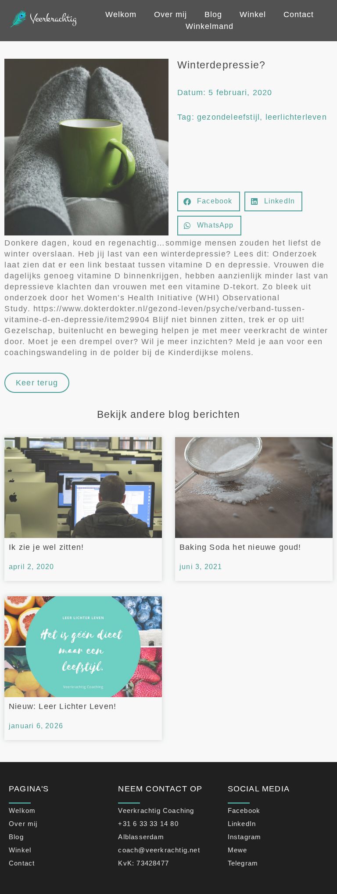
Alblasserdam (141, 837)
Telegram (243, 863)
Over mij (170, 14)
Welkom (120, 14)
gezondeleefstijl (228, 117)
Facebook (244, 810)
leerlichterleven (296, 117)
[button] (208, 201)
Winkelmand (209, 26)
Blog (213, 14)
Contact (298, 14)
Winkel (253, 14)
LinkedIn (242, 823)
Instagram (245, 837)
